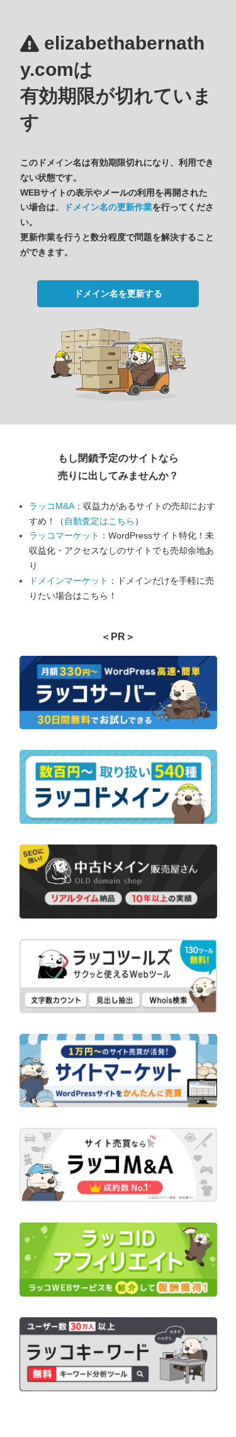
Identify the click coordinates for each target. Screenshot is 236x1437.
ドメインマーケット (68, 581)
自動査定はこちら (99, 521)
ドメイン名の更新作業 (108, 207)
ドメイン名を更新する (118, 293)
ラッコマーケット (64, 535)
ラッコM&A (51, 506)
